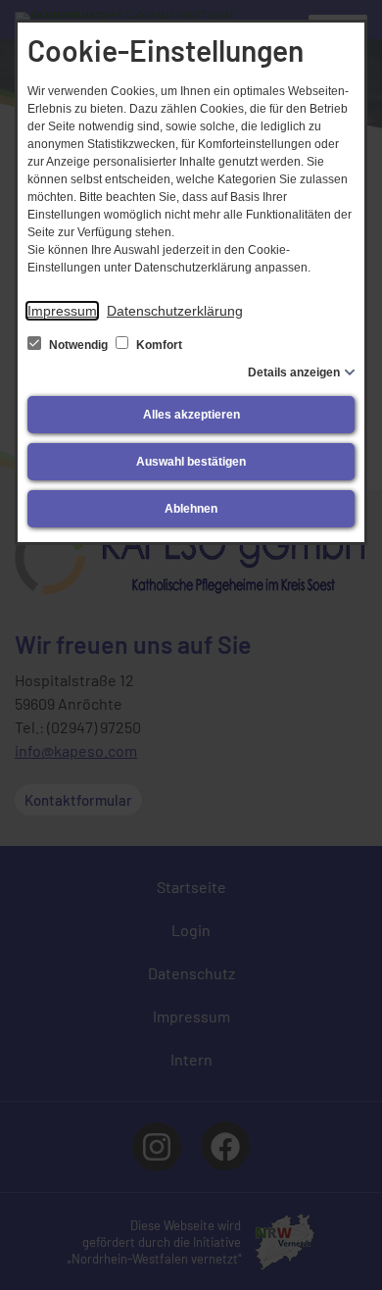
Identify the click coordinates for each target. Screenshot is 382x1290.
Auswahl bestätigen (191, 462)
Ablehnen (191, 509)
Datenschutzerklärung (175, 311)
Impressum (62, 311)
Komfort (157, 345)
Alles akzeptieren (191, 415)
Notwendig (78, 345)
